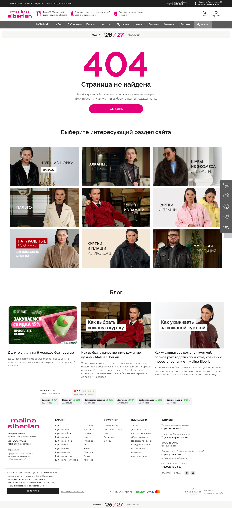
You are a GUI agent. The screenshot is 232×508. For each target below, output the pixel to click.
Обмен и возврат (139, 436)
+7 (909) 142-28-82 (171, 466)
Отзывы (28, 3)
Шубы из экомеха (63, 455)
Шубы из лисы (62, 444)
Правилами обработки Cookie (32, 486)
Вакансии (109, 436)
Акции (37, 3)
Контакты (66, 3)
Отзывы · (47, 390)
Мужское (202, 24)
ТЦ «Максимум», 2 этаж (174, 437)
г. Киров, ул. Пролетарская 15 (210, 3)
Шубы (57, 24)
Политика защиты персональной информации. (63, 491)
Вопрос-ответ (111, 425)
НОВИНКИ (42, 24)
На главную (116, 108)
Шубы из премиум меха (66, 459)
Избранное (216, 16)
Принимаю (33, 491)
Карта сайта (13, 449)
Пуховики (123, 24)
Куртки (106, 24)
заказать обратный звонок (174, 457)
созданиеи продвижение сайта (214, 491)
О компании (16, 3)
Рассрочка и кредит (51, 3)
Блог (106, 433)
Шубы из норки (62, 429)
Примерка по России (141, 440)
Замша (153, 24)
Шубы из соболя (63, 433)
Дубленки (74, 24)
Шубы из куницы (63, 436)
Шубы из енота (62, 452)
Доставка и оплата (140, 429)
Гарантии (136, 452)
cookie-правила (139, 455)
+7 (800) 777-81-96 (171, 454)
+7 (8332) (174, 4)
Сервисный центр (113, 429)
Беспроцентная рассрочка (131, 12)
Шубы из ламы (62, 448)
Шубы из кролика (63, 440)
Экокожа (168, 24)
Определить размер (141, 444)
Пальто (90, 24)
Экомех (185, 24)
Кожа (139, 24)
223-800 (171, 428)
